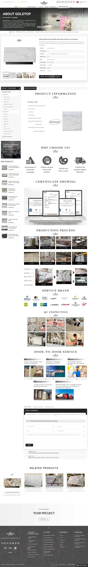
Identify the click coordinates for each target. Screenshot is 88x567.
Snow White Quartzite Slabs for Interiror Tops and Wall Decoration (55, 487)
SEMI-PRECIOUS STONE (8, 131)
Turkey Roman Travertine (33, 554)
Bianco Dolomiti (31, 557)
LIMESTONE (6, 124)
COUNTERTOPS (7, 99)
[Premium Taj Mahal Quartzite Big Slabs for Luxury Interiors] (5, 167)
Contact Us (53, 6)
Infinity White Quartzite (37, 406)
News (61, 537)
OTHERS (5, 109)
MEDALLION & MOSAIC (8, 104)
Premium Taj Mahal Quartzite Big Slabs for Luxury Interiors (14, 167)
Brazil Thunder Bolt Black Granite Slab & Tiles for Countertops (14, 235)
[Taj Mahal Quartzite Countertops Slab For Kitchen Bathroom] (5, 175)
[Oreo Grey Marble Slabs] (5, 220)
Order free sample (63, 6)
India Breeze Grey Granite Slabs (13, 197)
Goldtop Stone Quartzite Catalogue (80, 540)
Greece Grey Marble (48, 555)
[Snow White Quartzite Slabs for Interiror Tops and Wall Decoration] (54, 480)
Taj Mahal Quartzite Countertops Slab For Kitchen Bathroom (14, 174)
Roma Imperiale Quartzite (76, 492)
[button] (87, 485)
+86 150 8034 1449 (24, 2)
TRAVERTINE (6, 121)
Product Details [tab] (30, 88)
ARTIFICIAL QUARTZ (31, 6)
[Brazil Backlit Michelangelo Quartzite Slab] (5, 190)
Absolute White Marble (49, 542)
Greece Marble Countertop (47, 552)
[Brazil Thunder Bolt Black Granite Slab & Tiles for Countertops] (5, 236)
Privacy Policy (62, 564)
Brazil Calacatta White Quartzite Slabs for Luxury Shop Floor (34, 487)
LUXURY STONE (7, 129)
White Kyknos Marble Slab (14, 212)
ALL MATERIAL (5, 111)
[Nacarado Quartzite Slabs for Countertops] (5, 183)
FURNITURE (6, 102)
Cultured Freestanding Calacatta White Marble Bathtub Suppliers (12, 492)
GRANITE (5, 116)
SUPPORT (47, 6)
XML (56, 564)
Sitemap (62, 542)
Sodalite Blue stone (32, 550)
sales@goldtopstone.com (9, 2)
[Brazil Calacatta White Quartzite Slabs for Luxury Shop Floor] (33, 480)
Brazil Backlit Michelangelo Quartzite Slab (12, 190)
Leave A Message (83, 565)
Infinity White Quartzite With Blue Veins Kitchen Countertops (44, 421)
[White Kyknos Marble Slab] (5, 213)
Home (15, 6)
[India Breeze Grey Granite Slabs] (5, 198)
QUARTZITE (6, 119)
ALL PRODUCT (30, 32)
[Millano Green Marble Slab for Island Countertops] (5, 205)
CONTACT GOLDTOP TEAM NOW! (10, 146)
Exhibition (62, 547)
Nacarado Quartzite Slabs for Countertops (14, 182)
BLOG (61, 544)
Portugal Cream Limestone (31, 541)
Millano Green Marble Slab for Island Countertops (14, 205)
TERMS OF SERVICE (72, 564)
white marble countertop (49, 535)
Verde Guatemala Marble (32, 538)
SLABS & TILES (39, 32)
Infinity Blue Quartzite (49, 406)
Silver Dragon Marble (48, 544)
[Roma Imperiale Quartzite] (76, 482)
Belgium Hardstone (32, 552)
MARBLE (5, 114)
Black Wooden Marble (48, 540)
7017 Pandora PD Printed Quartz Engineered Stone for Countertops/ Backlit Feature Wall (14, 227)
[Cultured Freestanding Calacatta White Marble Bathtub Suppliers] (12, 482)
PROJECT (41, 6)
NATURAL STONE (21, 6)
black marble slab (48, 537)
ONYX (5, 126)
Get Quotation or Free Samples (51, 76)
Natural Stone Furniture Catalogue (80, 543)
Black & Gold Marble (48, 547)
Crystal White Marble (32, 544)
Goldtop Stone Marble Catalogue (79, 536)
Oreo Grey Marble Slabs (13, 220)
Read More (11, 169)
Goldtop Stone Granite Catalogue (80, 547)
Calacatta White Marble (32, 547)
